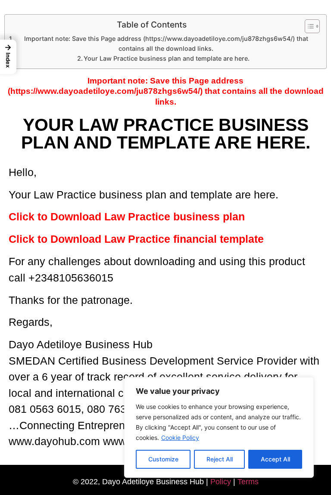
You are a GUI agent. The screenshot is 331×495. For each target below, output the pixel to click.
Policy (220, 481)
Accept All (275, 459)
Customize (163, 459)
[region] (219, 427)
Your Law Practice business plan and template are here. (167, 58)
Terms (248, 481)
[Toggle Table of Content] (308, 26)
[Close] (305, 384)
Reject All (219, 459)
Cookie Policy (180, 437)
